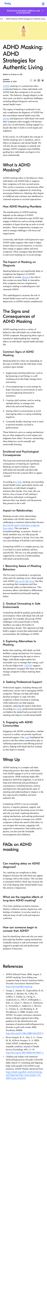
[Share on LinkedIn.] (35, 80)
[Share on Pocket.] (42, 80)
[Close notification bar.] (42, 10)
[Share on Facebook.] (31, 80)
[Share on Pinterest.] (38, 80)
